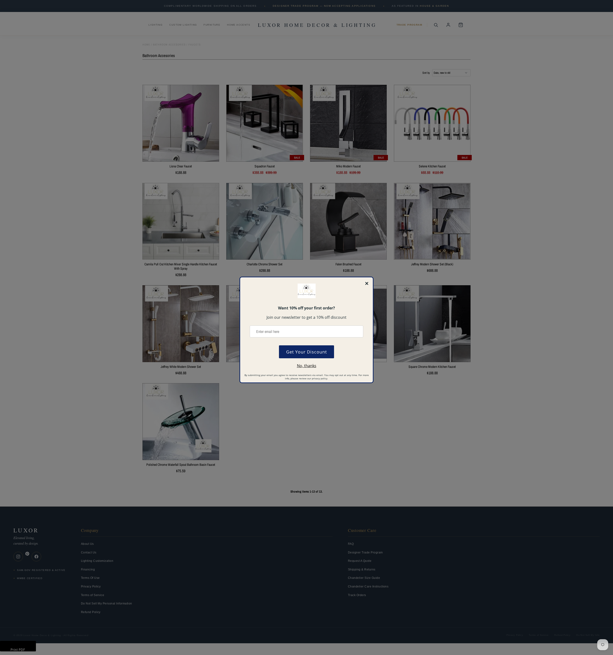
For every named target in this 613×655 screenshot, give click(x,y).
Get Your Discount (306, 352)
